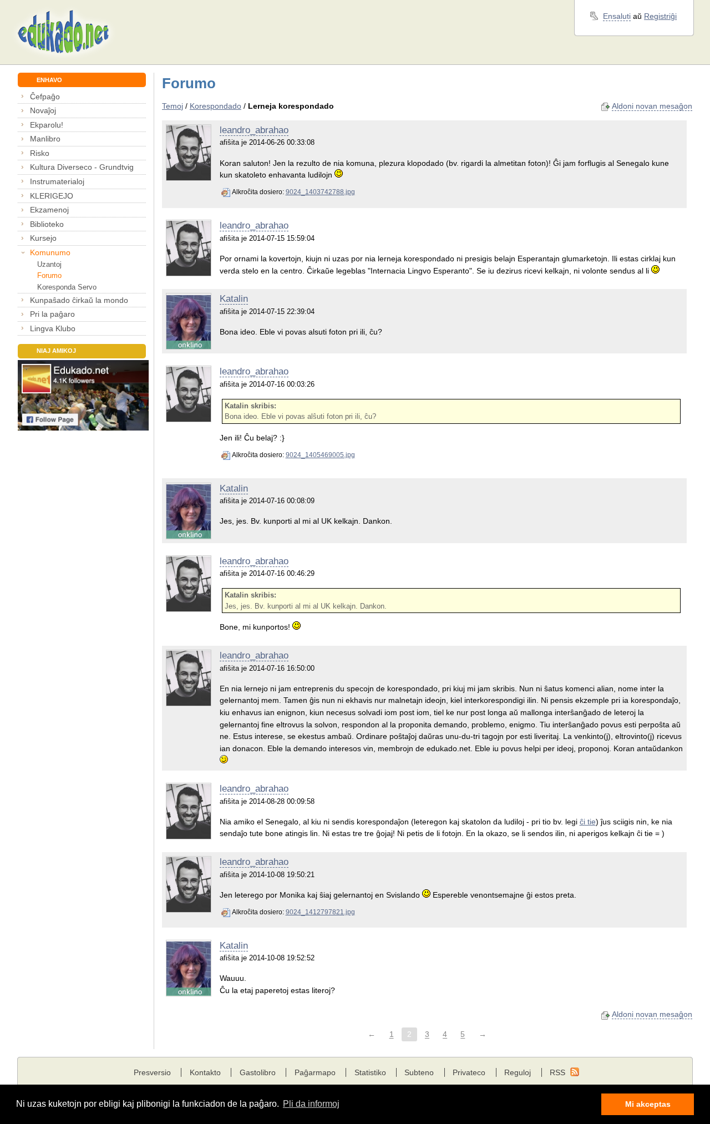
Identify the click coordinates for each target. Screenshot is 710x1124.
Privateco (469, 1072)
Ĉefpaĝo (45, 96)
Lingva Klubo (52, 328)
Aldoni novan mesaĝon (652, 106)
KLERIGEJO (51, 195)
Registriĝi (660, 16)
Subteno (419, 1072)
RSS (557, 1072)
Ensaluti (617, 16)
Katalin (234, 298)
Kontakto (205, 1072)
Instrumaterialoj (57, 181)
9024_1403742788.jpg (320, 192)
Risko (39, 153)
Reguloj (517, 1072)
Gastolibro (258, 1072)
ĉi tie (588, 821)
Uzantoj (49, 264)
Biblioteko (47, 224)
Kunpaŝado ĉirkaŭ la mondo (79, 300)
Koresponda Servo (66, 287)
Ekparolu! (46, 124)
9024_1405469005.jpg (320, 455)
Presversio (152, 1072)
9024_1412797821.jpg (320, 912)
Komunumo (50, 252)
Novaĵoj (43, 110)
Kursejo (43, 238)
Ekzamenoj (49, 209)
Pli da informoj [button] (311, 1103)
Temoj (172, 106)
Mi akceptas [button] (648, 1104)
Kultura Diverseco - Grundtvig (82, 167)
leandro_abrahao (254, 130)
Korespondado (215, 106)
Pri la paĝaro (52, 314)
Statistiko (370, 1072)
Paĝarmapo (315, 1072)
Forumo (49, 275)
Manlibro (45, 138)
